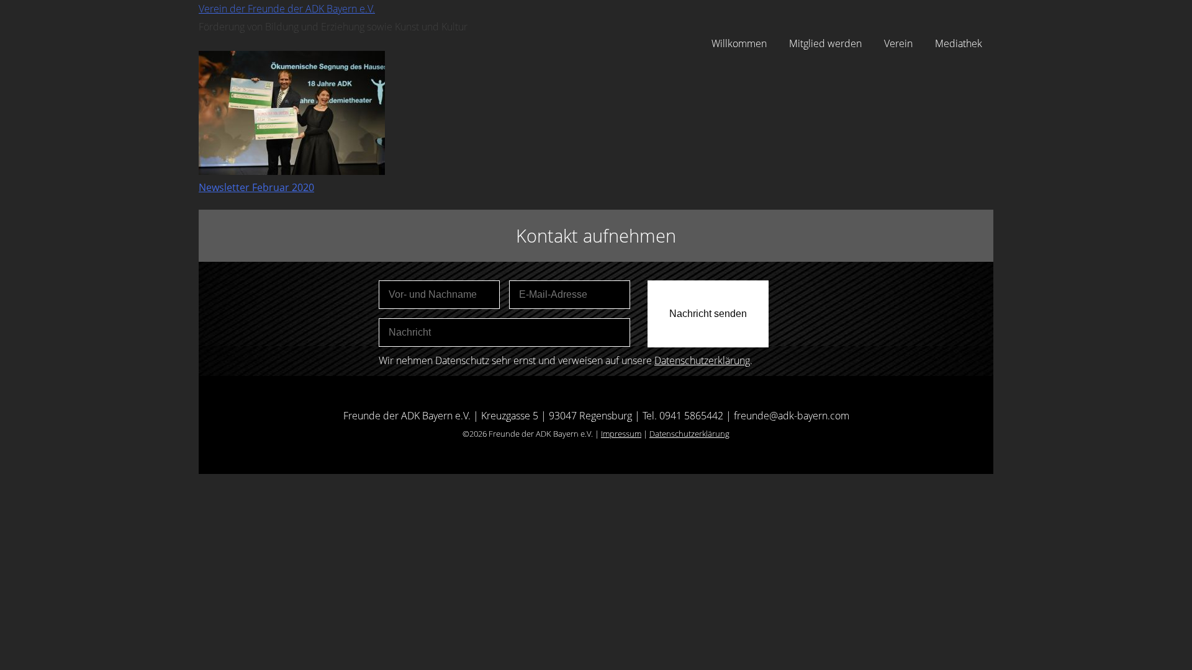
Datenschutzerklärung (702, 360)
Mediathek (958, 43)
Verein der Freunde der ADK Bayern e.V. (287, 9)
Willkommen (739, 43)
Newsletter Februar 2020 (256, 187)
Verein (898, 43)
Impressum (621, 433)
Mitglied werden (825, 43)
